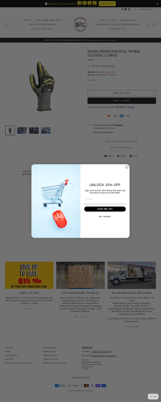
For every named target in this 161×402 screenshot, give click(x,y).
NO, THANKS (105, 216)
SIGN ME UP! (105, 209)
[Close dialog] (126, 167)
